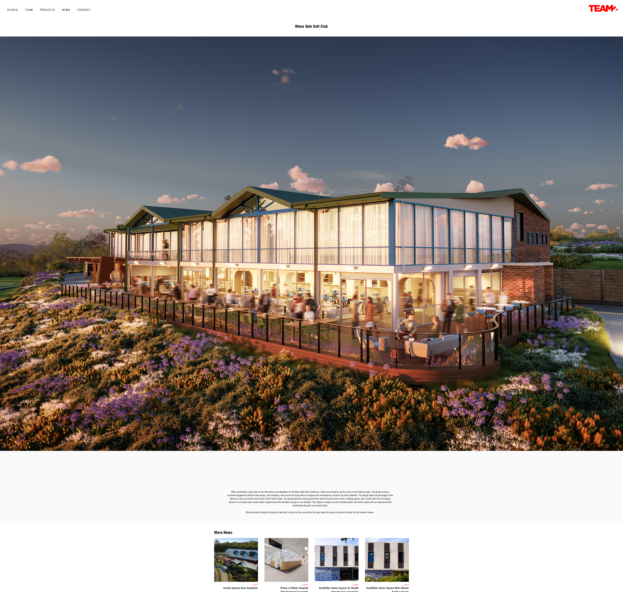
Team (29, 10)
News (66, 10)
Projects (47, 10)
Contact (84, 10)
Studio (12, 10)
